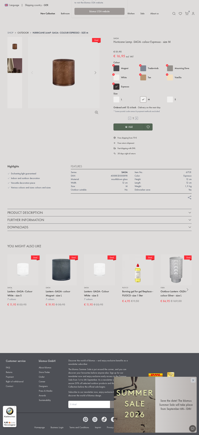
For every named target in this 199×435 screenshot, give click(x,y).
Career (42, 381)
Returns (9, 372)
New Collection (47, 13)
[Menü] (14, 407)
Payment (10, 376)
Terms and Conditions (79, 427)
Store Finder (44, 372)
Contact (9, 386)
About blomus (45, 367)
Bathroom (65, 13)
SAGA (116, 38)
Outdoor (23, 32)
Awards (42, 395)
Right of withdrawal (14, 381)
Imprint (98, 427)
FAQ (8, 367)
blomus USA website (99, 11)
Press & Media (45, 390)
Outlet (41, 376)
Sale (142, 13)
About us (154, 13)
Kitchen (131, 13)
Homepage (39, 427)
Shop (10, 32)
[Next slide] (95, 73)
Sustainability (45, 400)
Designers (43, 386)
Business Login (57, 427)
